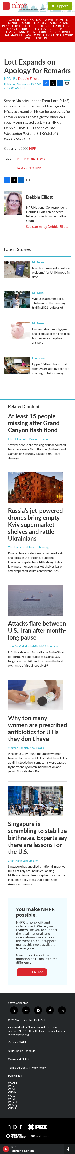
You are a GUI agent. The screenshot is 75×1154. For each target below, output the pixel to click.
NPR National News (31, 158)
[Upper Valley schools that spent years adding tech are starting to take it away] (17, 365)
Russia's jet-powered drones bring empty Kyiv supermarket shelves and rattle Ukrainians (35, 524)
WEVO (12, 1102)
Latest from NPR (29, 167)
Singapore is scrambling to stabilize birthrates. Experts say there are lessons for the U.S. (37, 837)
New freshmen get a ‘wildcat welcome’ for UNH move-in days (51, 272)
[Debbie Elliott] (13, 203)
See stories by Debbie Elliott (47, 226)
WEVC (12, 1086)
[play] (6, 1149)
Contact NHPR (17, 1042)
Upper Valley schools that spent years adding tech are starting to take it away (50, 368)
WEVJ (11, 1095)
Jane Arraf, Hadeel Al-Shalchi (26, 646)
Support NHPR (32, 972)
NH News (38, 262)
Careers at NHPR (18, 1059)
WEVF (12, 1089)
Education (38, 358)
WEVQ (12, 1105)
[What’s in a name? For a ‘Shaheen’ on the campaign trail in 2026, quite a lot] (17, 299)
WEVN (12, 1098)
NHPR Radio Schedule (21, 1050)
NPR (32, 148)
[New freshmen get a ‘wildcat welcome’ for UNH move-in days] (17, 269)
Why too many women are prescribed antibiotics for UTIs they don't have (37, 728)
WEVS (12, 1108)
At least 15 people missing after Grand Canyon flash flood (34, 423)
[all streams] (69, 1149)
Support (61, 6)
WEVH (12, 1092)
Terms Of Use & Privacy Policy (27, 1067)
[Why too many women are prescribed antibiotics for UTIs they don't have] (35, 695)
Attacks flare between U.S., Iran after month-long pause (37, 630)
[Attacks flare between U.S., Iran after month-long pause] (35, 600)
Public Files (15, 1075)
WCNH (12, 1082)
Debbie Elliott (28, 78)
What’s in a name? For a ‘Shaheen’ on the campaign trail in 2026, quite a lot (49, 303)
